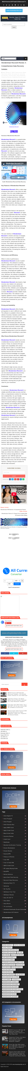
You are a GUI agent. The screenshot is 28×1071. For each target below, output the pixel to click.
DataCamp (7, 842)
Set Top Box (7, 889)
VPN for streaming (8, 974)
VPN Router (20, 964)
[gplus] (9, 5)
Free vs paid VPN (9, 862)
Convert (17, 583)
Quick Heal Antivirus (9, 952)
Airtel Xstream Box (9, 824)
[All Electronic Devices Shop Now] (13, 808)
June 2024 (3, 738)
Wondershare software (10, 996)
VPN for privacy (8, 972)
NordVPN (6, 871)
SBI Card (19, 952)
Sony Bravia (7, 903)
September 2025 (5, 729)
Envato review (8, 851)
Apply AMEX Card (9, 827)
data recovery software (21, 72)
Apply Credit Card (9, 830)
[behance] (24, 5)
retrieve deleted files (21, 75)
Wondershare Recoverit (6, 77)
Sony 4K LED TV (8, 897)
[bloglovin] (15, 5)
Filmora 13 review (9, 856)
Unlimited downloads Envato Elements (15, 909)
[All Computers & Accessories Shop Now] (13, 1023)
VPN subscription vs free (10, 976)
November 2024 (4, 733)
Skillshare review (9, 894)
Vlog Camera (7, 979)
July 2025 (3, 731)
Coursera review (8, 836)
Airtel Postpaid (8, 818)
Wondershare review (9, 994)
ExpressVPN (7, 853)
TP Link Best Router (9, 964)
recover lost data (12, 75)
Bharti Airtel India (9, 833)
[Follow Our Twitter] (14, 653)
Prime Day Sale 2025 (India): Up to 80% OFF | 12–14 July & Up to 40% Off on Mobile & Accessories (17, 706)
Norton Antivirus (8, 874)
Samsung (6, 886)
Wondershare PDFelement (11, 984)
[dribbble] (18, 5)
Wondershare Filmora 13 (10, 981)
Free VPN (6, 859)
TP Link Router (8, 906)
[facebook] (4, 5)
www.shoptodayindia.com (14, 625)
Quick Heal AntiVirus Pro (10, 950)
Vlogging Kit (16, 979)
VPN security (20, 974)
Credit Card (7, 839)
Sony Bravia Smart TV (9, 957)
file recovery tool (15, 74)
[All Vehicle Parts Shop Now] (12, 770)
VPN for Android (17, 967)
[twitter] (6, 5)
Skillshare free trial (9, 891)
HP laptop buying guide (11, 868)
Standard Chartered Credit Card (13, 962)
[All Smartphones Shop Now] (13, 938)
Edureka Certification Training (12, 845)
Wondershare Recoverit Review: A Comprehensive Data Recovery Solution (14, 528)
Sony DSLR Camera (8, 959)
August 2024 (4, 735)
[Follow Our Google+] (23, 653)
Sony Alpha (7, 900)
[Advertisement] (14, 44)
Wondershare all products (11, 912)
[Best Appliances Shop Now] (12, 679)
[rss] (21, 5)
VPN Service (6, 967)
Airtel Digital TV (8, 815)
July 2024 (3, 736)
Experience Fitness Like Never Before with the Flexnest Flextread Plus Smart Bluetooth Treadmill (17, 700)
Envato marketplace (9, 848)
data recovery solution (6, 74)
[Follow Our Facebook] (5, 653)
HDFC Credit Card (9, 865)
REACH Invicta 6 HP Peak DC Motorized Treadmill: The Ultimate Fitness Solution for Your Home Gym (17, 694)
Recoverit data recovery (11, 880)
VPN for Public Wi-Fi (9, 969)
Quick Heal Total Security (11, 877)
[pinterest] (12, 5)
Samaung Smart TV (9, 883)
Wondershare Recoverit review (18, 77)
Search (14, 27)
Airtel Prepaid (7, 821)
